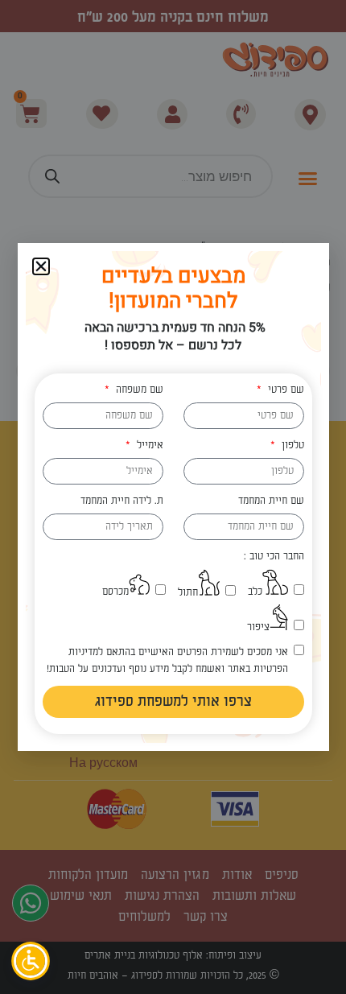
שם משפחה (138, 389)
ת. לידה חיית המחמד (121, 500)
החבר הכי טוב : (274, 556)
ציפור (258, 627)
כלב (255, 591)
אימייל (148, 445)
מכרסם (115, 591)
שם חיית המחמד (271, 500)
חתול (188, 592)
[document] (173, 497)
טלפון (290, 445)
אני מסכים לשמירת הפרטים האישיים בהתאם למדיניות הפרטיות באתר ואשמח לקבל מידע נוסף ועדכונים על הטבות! (167, 660)
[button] (41, 266)
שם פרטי (284, 389)
